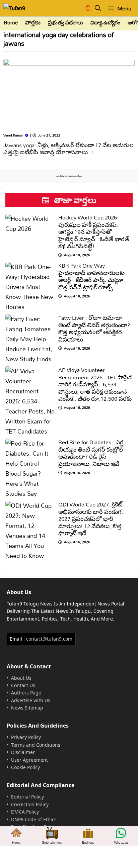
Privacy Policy (26, 737)
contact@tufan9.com (49, 639)
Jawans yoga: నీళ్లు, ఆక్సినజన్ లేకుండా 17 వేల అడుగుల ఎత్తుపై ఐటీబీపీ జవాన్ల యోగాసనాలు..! (68, 148)
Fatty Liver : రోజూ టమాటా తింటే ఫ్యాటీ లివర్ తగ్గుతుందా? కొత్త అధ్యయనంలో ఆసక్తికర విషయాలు (94, 328)
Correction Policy (30, 804)
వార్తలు (33, 22)
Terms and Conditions (35, 745)
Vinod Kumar (13, 135)
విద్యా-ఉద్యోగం (105, 22)
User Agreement (29, 760)
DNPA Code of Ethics (34, 819)
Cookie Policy (25, 767)
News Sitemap (27, 707)
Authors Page (26, 692)
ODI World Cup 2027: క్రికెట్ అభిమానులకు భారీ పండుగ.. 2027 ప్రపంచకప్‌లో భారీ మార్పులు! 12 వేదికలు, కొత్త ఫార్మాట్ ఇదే (91, 519)
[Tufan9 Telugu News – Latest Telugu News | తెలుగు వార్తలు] (19, 8)
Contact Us (23, 685)
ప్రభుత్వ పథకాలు (65, 22)
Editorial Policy (27, 796)
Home (11, 22)
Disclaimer (23, 752)
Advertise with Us (30, 700)
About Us (21, 678)
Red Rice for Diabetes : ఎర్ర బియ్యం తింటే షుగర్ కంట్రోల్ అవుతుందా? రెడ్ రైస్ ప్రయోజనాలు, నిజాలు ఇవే (91, 453)
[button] (98, 8)
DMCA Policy (25, 812)
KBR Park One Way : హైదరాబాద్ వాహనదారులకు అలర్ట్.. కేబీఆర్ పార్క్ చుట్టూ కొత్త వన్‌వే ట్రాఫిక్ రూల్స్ (91, 276)
